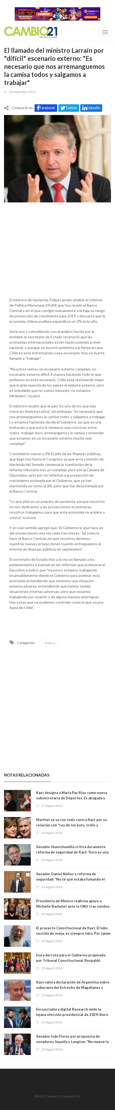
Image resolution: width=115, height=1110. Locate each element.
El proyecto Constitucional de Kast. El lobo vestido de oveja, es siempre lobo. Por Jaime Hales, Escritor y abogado (73, 933)
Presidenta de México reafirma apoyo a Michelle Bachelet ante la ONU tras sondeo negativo (72, 906)
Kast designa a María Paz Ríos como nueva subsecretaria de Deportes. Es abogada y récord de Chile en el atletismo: (71, 797)
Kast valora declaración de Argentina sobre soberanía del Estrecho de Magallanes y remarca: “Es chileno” (72, 987)
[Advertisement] (57, 248)
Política (50, 643)
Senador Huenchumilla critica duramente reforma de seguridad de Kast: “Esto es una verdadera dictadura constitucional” (72, 852)
